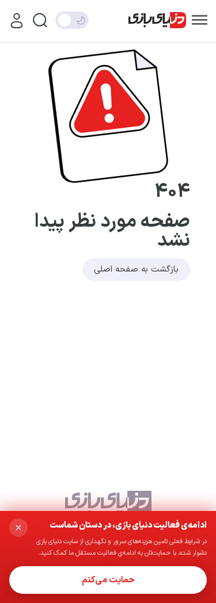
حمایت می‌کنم (108, 580)
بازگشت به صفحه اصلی (136, 269)
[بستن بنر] (18, 527)
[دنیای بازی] (157, 20)
